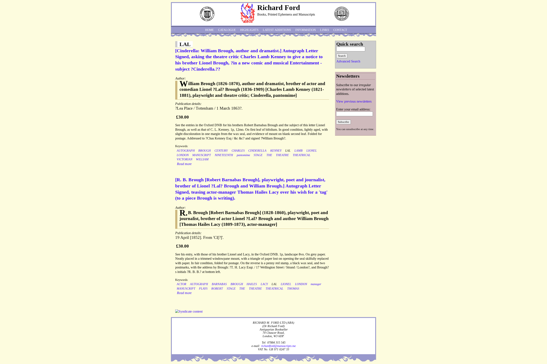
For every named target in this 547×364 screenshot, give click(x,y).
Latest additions (277, 30)
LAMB (298, 150)
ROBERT (217, 288)
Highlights (249, 30)
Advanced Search (348, 61)
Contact (340, 30)
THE (269, 155)
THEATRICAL (301, 155)
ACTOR (181, 284)
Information (305, 30)
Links (324, 30)
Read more (184, 164)
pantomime (243, 155)
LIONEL (311, 150)
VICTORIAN (184, 159)
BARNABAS (219, 284)
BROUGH (204, 150)
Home (209, 30)
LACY (264, 284)
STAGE (258, 155)
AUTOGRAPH (186, 150)
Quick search (349, 44)
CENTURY (221, 150)
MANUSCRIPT (201, 155)
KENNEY (276, 150)
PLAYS (203, 288)
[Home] (247, 22)
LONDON (183, 155)
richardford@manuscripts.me (278, 346)
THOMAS (293, 288)
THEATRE (282, 155)
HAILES (252, 284)
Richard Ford (278, 8)
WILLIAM (202, 159)
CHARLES (238, 150)
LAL (288, 150)
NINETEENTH (224, 155)
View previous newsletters (354, 101)
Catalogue (227, 30)
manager (316, 284)
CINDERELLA (257, 150)
